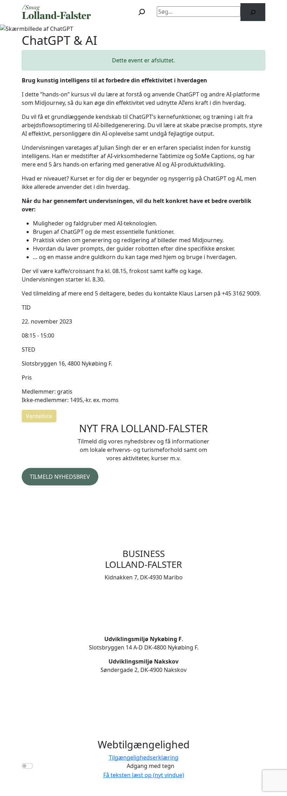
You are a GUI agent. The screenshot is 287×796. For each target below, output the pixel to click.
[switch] (27, 766)
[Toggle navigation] (117, 12)
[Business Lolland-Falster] (57, 12)
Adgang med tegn (150, 766)
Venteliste (39, 416)
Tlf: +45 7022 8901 (143, 600)
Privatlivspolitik (42, 497)
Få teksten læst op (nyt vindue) (143, 775)
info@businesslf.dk (143, 608)
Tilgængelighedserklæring (143, 757)
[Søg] (252, 12)
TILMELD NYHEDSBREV (60, 477)
